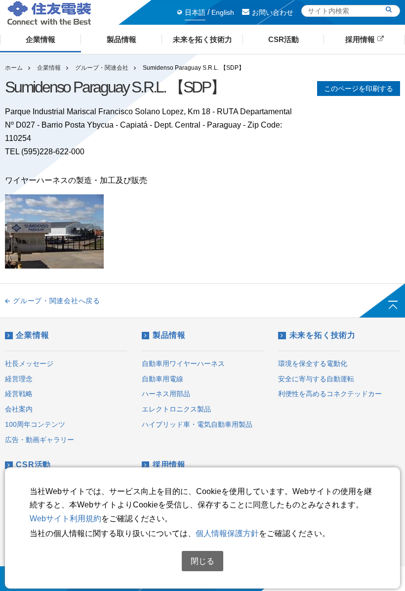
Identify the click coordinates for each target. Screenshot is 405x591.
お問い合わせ (272, 12)
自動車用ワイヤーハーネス (183, 363)
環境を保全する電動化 (312, 363)
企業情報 (49, 67)
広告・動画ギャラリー (39, 440)
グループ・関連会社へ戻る (56, 301)
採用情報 (169, 464)
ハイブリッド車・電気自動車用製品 (197, 424)
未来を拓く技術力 (322, 335)
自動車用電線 (162, 379)
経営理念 (19, 379)
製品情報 (169, 335)
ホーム (14, 67)
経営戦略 (19, 394)
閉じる (202, 561)
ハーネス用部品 (166, 394)
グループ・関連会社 (101, 67)
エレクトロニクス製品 (176, 409)
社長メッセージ (29, 363)
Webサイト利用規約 (65, 518)
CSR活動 (33, 464)
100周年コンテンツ (35, 424)
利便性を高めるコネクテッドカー (330, 394)
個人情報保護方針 (227, 533)
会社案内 (19, 409)
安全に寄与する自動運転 (316, 379)
